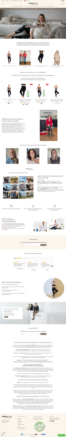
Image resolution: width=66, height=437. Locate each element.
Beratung (21, 0)
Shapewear (44, 6)
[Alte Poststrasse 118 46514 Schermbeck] (33, 313)
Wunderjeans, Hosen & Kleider (33, 6)
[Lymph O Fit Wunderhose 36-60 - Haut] (9, 103)
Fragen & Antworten (50, 6)
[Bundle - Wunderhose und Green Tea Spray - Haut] (40, 103)
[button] (6, 102)
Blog (10, 0)
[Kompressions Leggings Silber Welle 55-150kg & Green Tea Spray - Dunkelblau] (26, 104)
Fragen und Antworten (22, 427)
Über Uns (6, 0)
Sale (25, 6)
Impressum (20, 419)
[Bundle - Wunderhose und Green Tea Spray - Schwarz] (41, 103)
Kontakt (3, 0)
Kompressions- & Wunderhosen (17, 6)
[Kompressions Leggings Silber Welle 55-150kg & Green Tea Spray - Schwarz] (23, 104)
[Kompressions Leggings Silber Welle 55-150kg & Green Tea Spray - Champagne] (24, 104)
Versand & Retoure (21, 424)
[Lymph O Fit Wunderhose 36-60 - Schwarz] (8, 103)
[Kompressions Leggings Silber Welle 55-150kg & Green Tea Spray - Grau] (25, 104)
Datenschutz (20, 421)
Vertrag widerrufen (21, 429)
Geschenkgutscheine (15, 0)
